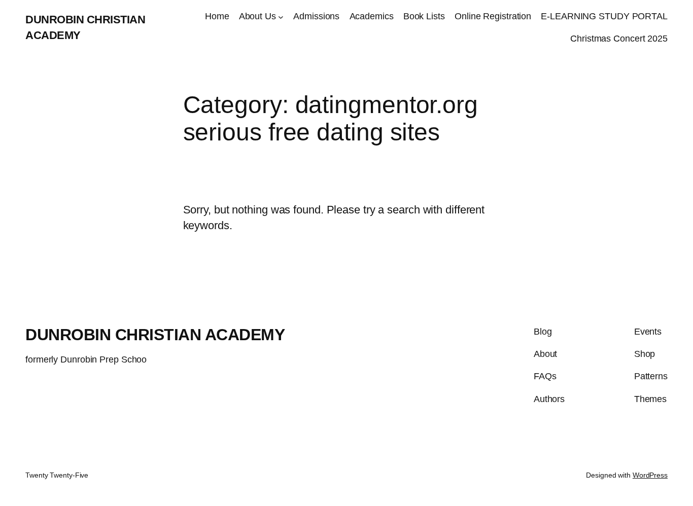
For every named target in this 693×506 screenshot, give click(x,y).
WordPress (650, 475)
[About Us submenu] (281, 16)
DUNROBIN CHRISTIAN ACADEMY (155, 335)
